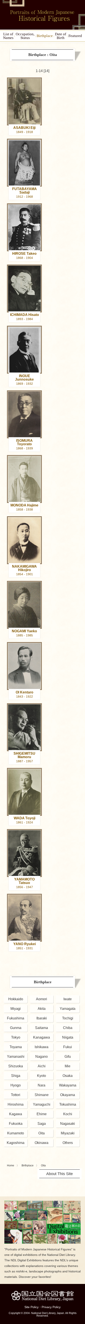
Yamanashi (15, 1056)
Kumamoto (15, 1133)
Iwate (67, 999)
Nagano (41, 1056)
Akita (42, 1008)
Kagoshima (15, 1143)
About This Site (59, 1174)
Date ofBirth (60, 36)
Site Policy (31, 1307)
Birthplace (45, 36)
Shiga (15, 1076)
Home (10, 1165)
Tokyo (15, 1037)
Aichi (42, 1066)
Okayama (67, 1095)
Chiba (67, 1028)
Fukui (67, 1047)
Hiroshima (16, 1104)
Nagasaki (67, 1123)
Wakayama (67, 1085)
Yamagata (67, 1008)
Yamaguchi (41, 1104)
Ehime (42, 1114)
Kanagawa (41, 1037)
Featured (75, 36)
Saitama (41, 1028)
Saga (41, 1123)
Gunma (15, 1028)
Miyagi (15, 1008)
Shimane (42, 1095)
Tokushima (67, 1104)
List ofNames (8, 36)
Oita (41, 1133)
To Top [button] (80, 1294)
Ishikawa (41, 1047)
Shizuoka (15, 1066)
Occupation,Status (25, 36)
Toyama (16, 1047)
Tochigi (67, 1018)
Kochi (67, 1114)
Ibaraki (41, 1018)
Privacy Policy (51, 1307)
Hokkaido (15, 999)
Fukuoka (15, 1123)
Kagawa (15, 1114)
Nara (41, 1085)
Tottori (15, 1095)
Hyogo (15, 1085)
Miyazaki (68, 1133)
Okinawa (41, 1143)
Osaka (68, 1076)
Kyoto (41, 1076)
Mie (67, 1066)
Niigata (67, 1037)
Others (68, 1143)
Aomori (41, 999)
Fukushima (15, 1018)
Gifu (68, 1056)
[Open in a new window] (42, 1202)
